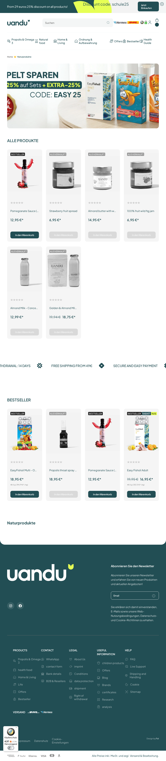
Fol (157, 738)
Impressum (23, 741)
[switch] (11, 748)
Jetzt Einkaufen (146, 6)
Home (10, 57)
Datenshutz (41, 741)
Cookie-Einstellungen (60, 740)
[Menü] (16, 728)
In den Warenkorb (24, 235)
